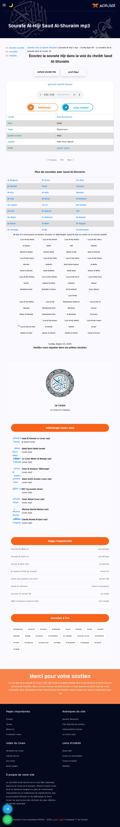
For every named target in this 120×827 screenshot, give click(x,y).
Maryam (80, 193)
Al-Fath (11, 211)
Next (69, 160)
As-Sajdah (12, 205)
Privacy (9, 719)
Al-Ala (44, 230)
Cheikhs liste (33, 48)
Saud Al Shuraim (26, 270)
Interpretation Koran (72, 729)
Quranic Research (70, 719)
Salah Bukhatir (48, 270)
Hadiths (66, 766)
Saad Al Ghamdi (94, 252)
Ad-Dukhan (81, 205)
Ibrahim (80, 186)
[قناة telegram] (7, 809)
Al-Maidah (12, 186)
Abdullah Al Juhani (49, 289)
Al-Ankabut (81, 199)
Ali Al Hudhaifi (71, 289)
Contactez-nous (13, 734)
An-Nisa (80, 180)
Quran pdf (67, 751)
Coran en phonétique (72, 756)
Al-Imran (46, 180)
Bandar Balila (49, 252)
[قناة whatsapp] (7, 819)
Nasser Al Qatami (48, 333)
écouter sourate (16, 48)
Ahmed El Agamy (26, 252)
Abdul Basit (71, 270)
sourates (13, 52)
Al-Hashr (12, 224)
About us (10, 729)
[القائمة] (4, 5)
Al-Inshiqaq (13, 230)
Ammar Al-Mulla (94, 270)
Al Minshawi (71, 314)
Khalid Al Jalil (71, 252)
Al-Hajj (11, 199)
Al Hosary (93, 314)
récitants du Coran (14, 751)
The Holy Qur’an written (73, 724)
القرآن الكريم (58, 820)
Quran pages (12, 766)
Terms (9, 724)
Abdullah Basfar (26, 289)
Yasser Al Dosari (94, 333)
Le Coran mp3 (68, 734)
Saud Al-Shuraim (49, 48)
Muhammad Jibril (48, 314)
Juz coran (10, 761)
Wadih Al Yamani (71, 333)
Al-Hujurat (46, 211)
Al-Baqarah (13, 180)
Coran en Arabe (69, 761)
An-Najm (12, 217)
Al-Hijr (10, 193)
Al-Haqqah (81, 224)
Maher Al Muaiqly (26, 314)
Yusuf (44, 186)
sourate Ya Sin (83, 636)
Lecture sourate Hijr (46, 72)
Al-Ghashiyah (82, 230)
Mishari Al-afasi (26, 333)
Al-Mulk (45, 224)
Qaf (77, 211)
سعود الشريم (63, 148)
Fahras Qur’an (12, 756)
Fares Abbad (94, 289)
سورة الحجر (73, 72)
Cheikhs (13, 56)
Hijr (62, 160)
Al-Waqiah (81, 217)
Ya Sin (45, 205)
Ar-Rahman (47, 217)
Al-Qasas (46, 199)
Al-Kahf (45, 193)
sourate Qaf (43, 642)
